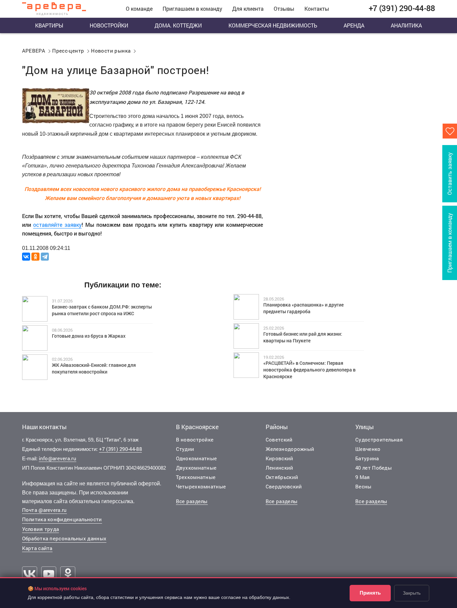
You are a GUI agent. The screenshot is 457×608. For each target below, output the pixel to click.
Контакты (316, 8)
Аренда (354, 25)
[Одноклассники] (35, 257)
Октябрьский (282, 477)
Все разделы (192, 501)
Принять (370, 593)
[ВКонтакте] (26, 257)
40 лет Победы (373, 467)
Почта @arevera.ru (44, 509)
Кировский (279, 458)
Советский (279, 439)
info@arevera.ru (58, 458)
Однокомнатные (196, 458)
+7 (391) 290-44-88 (120, 449)
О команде (139, 8)
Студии (185, 449)
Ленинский (279, 467)
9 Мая (362, 477)
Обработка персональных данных (64, 538)
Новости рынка (110, 50)
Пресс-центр (68, 50)
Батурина (367, 458)
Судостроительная (379, 439)
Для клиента (248, 8)
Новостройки (109, 25)
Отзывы (284, 8)
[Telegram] (45, 257)
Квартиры (49, 25)
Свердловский (284, 486)
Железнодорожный (290, 449)
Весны (363, 486)
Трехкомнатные (196, 477)
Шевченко (367, 449)
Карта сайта (37, 548)
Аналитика (406, 25)
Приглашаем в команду (192, 8)
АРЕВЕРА (33, 50)
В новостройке (195, 439)
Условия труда (40, 529)
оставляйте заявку (57, 224)
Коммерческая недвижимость (273, 25)
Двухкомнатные (196, 467)
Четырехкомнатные (201, 486)
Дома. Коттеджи (178, 25)
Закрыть (412, 593)
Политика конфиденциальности (62, 519)
